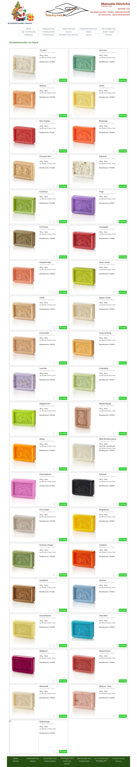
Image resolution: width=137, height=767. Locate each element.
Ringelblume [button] (104, 510)
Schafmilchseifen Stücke (48, 28)
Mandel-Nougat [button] (105, 404)
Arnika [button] (101, 86)
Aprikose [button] (42, 86)
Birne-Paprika (44, 121)
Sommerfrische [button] (45, 616)
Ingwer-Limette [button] (104, 298)
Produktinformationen (48, 34)
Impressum (89, 34)
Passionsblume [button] (45, 474)
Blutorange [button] (103, 121)
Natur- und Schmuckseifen (28, 31)
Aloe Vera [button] (103, 50)
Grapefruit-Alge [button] (45, 262)
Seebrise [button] (102, 580)
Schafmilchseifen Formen (68, 28)
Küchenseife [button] (44, 333)
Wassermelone (105, 651)
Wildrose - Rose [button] (105, 686)
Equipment (88, 31)
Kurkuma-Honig (105, 333)
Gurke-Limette (104, 262)
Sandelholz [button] (43, 580)
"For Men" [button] (43, 50)
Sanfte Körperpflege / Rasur (108, 28)
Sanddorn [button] (103, 545)
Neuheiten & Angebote (108, 31)
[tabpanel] (68, 42)
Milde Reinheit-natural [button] (107, 439)
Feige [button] (101, 192)
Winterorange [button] (44, 722)
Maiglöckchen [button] (44, 404)
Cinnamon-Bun (45, 156)
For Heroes (43, 227)
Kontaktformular (28, 34)
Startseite (28, 28)
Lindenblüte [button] (103, 368)
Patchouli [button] (102, 474)
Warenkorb (108, 34)
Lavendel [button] (43, 368)
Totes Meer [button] (103, 616)
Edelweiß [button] (102, 156)
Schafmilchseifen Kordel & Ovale (88, 28)
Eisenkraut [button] (43, 192)
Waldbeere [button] (43, 651)
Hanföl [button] (42, 298)
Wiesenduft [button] (43, 686)
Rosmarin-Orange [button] (46, 545)
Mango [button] (42, 439)
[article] (38, 65)
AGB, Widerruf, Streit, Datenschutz (69, 34)
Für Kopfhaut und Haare (48, 31)
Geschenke (69, 31)
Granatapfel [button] (103, 227)
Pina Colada (44, 510)
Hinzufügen (63, 80)
